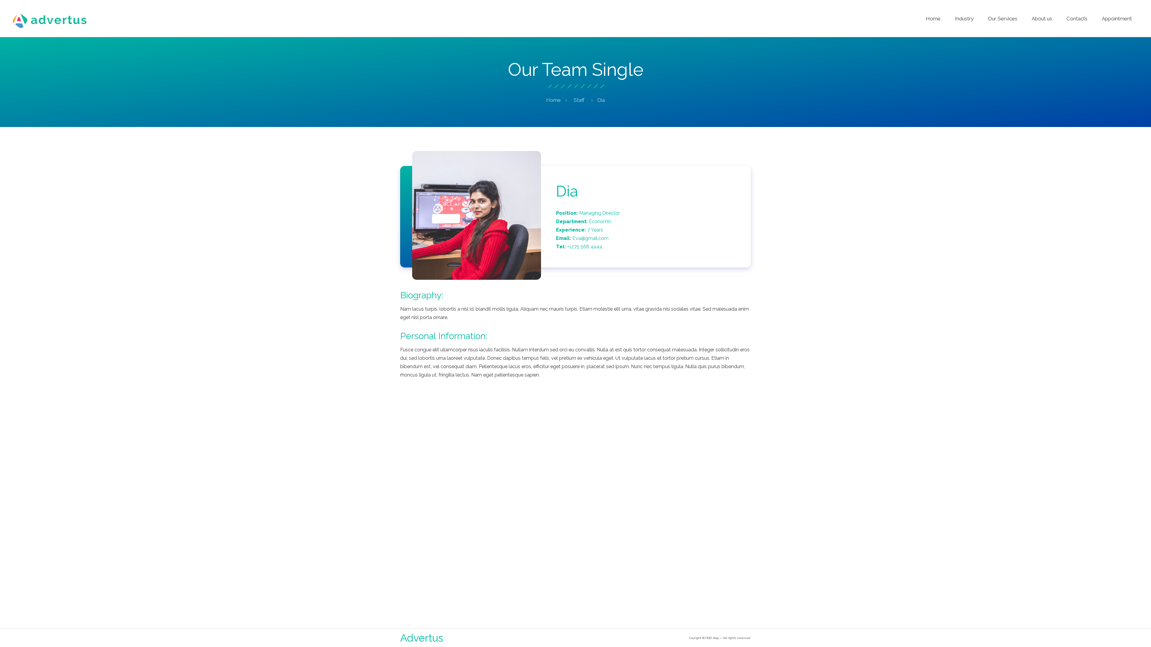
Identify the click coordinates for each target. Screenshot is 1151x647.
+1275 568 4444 (584, 247)
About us (1042, 19)
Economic (600, 221)
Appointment (1117, 19)
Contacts (1076, 19)
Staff (579, 100)
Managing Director (599, 213)
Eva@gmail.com (590, 238)
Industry (964, 19)
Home (933, 19)
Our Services (1002, 19)
